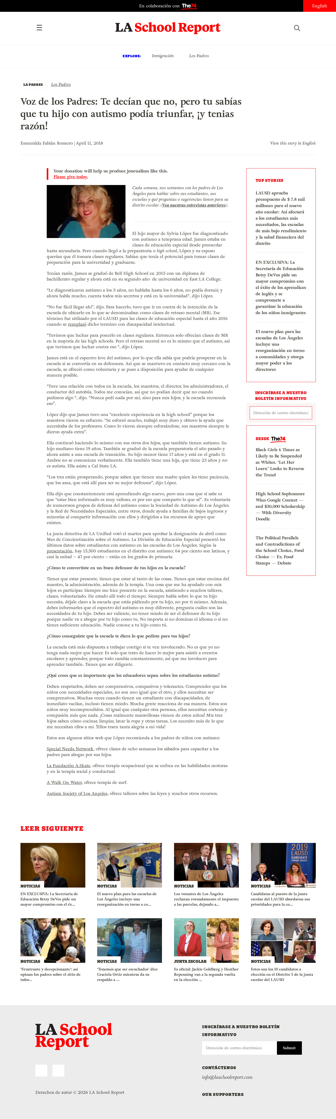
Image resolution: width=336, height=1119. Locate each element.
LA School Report (168, 25)
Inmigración (163, 56)
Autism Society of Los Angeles (77, 793)
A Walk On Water (64, 782)
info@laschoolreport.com (227, 1077)
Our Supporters (223, 1094)
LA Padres (33, 85)
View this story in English (293, 143)
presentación (59, 551)
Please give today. (71, 177)
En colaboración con (160, 6)
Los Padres (199, 56)
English (319, 6)
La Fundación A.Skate (68, 766)
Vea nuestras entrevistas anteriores (194, 205)
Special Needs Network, (70, 749)
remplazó (77, 324)
